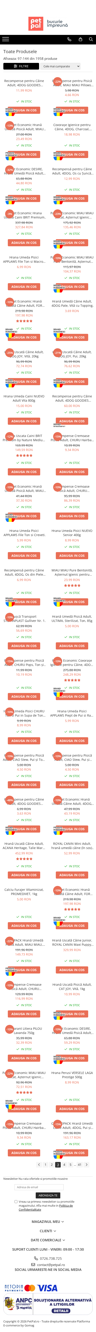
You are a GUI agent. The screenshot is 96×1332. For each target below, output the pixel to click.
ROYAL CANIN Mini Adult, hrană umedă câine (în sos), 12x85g (72, 845)
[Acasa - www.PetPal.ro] (48, 24)
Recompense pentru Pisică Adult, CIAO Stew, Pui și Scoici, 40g (72, 757)
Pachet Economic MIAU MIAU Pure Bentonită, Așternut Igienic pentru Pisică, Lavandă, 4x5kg (72, 259)
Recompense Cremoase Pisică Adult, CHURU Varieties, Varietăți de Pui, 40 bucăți (72, 488)
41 (79, 1164)
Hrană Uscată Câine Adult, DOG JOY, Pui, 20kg (72, 354)
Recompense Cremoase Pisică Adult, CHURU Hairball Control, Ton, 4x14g (72, 438)
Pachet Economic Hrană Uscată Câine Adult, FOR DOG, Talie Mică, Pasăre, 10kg (24, 303)
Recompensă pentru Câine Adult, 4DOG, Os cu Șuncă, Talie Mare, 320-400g (72, 171)
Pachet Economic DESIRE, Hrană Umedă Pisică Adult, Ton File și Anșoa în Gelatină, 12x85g (72, 1030)
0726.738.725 (50, 1258)
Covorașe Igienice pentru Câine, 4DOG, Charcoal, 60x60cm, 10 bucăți (72, 127)
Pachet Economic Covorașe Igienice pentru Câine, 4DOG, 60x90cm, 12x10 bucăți (72, 662)
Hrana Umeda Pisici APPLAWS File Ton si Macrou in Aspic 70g (24, 259)
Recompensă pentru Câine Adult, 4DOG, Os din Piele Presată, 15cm (24, 572)
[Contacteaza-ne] (69, 39)
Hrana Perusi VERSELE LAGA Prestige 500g (72, 1075)
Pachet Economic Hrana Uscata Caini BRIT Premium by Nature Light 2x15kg (24, 215)
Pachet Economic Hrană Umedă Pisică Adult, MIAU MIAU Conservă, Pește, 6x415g (24, 127)
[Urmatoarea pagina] (86, 1165)
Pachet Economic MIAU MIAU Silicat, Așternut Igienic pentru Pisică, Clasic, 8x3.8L (72, 215)
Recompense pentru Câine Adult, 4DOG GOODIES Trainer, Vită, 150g (24, 801)
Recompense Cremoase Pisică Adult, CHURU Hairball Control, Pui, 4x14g (24, 1125)
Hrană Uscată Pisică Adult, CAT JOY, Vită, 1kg (72, 986)
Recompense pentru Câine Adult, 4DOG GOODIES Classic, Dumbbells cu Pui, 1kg (72, 398)
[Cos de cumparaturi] (80, 39)
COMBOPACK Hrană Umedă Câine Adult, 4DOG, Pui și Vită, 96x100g (72, 1125)
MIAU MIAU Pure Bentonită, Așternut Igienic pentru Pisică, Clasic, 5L (72, 572)
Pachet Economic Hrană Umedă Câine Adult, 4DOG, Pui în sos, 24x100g (72, 801)
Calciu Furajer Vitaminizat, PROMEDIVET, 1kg (24, 891)
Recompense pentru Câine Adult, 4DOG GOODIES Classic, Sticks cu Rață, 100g (24, 83)
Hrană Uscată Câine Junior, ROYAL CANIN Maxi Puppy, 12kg (72, 942)
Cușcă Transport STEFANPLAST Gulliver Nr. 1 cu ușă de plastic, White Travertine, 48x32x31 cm (24, 618)
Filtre (23, 66)
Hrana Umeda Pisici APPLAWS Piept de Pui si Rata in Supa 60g (72, 713)
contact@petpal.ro (50, 1264)
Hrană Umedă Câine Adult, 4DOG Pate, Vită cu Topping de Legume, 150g (72, 303)
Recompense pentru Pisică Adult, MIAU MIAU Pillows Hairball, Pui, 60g (72, 83)
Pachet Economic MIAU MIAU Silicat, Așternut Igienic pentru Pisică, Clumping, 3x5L (24, 1075)
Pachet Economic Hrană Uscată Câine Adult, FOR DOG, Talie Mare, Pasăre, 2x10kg (72, 891)
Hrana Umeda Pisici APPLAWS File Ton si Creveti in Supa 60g (24, 533)
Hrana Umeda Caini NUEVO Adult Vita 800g (24, 398)
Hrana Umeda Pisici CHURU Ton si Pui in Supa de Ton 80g (24, 713)
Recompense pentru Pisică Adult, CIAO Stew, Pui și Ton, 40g (24, 757)
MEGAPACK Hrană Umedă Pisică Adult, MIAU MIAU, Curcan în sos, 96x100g (24, 942)
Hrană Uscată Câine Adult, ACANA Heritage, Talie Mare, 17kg (24, 845)
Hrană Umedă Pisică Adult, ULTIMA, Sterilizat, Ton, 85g (72, 618)
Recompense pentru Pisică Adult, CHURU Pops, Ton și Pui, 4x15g (24, 662)
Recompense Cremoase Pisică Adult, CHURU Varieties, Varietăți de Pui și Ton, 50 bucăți (24, 986)
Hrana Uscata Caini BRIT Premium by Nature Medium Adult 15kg (24, 438)
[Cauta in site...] (91, 39)
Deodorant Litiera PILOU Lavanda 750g (24, 1030)
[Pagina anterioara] (39, 1165)
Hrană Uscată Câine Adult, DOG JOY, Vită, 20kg (24, 354)
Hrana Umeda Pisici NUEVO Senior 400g (72, 533)
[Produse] (6, 40)
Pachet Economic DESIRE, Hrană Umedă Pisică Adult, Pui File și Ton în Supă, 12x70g (24, 171)
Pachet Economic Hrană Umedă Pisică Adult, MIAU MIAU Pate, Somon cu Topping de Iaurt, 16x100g (24, 488)
